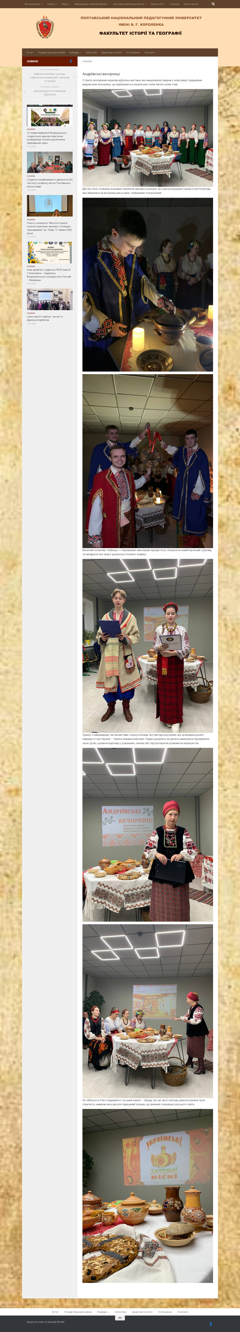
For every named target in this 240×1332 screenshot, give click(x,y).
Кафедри (74, 52)
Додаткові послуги (112, 52)
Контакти (150, 52)
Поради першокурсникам (51, 52)
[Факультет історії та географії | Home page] (120, 27)
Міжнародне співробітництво (90, 4)
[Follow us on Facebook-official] (71, 61)
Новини (87, 61)
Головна (174, 4)
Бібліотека (91, 52)
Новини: (32, 61)
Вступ (30, 52)
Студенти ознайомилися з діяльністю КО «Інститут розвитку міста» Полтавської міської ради (50, 183)
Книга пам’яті (191, 4)
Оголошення (133, 52)
